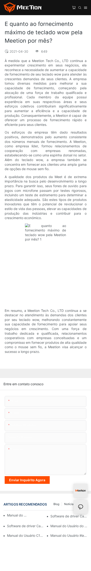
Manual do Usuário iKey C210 (69, 535)
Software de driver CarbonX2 (69, 516)
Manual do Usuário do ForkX (69, 526)
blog (56, 504)
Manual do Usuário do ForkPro (17, 515)
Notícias (69, 504)
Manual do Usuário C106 (25, 535)
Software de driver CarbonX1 (25, 526)
